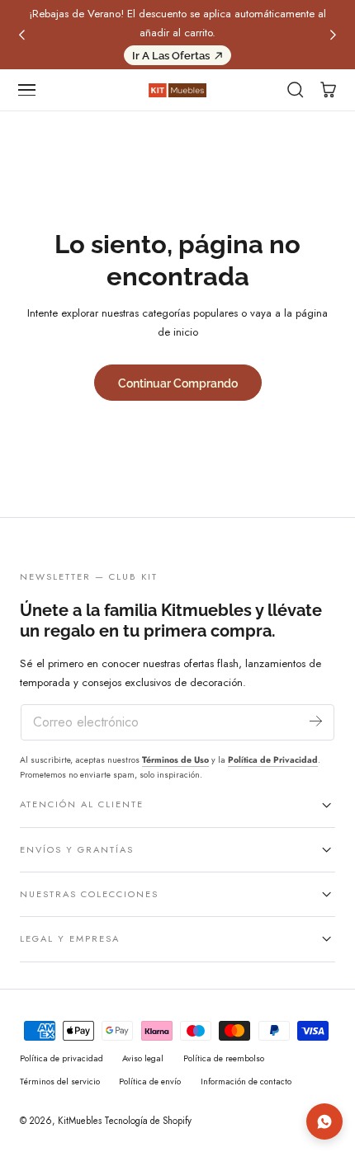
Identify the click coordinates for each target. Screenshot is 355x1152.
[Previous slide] (21, 34)
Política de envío (150, 1081)
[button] (27, 90)
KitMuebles (80, 1120)
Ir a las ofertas (171, 55)
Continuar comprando (178, 383)
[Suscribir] (315, 721)
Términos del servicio (60, 1081)
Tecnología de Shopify (148, 1120)
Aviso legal (142, 1058)
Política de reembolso (223, 1058)
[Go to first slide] (333, 34)
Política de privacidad (61, 1058)
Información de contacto (246, 1081)
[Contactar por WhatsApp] (324, 1121)
